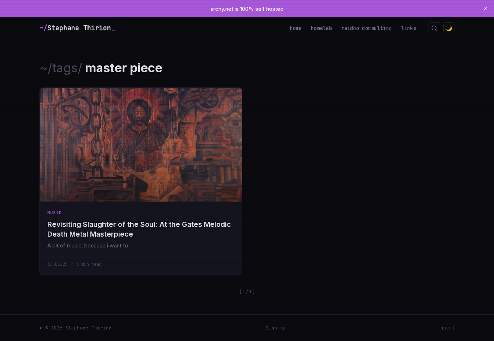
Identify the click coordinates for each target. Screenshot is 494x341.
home (296, 28)
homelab (321, 28)
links (408, 28)
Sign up (276, 328)
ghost (447, 328)
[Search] (434, 28)
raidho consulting (366, 28)
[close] (485, 8)
